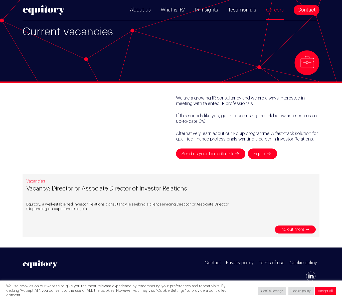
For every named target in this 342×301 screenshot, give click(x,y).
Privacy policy (240, 262)
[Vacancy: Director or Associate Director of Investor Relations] (171, 205)
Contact (213, 262)
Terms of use (271, 262)
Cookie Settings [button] (272, 290)
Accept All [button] (325, 290)
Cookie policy (303, 262)
